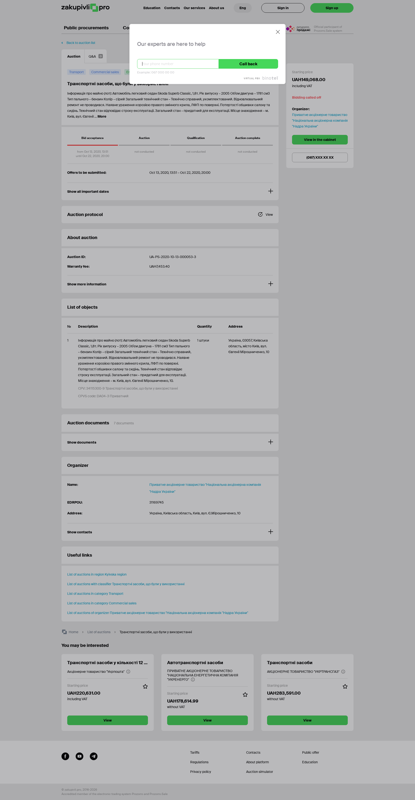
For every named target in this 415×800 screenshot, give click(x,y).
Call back (248, 63)
